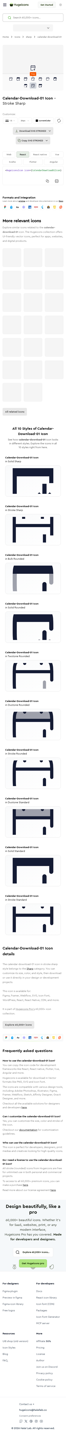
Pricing (40, 1347)
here (24, 1107)
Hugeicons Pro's (25, 1009)
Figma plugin (10, 1291)
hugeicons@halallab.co (33, 1410)
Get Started (47, 4)
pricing (22, 201)
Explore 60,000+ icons (18, 1025)
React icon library (46, 1297)
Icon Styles (9, 1347)
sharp (29, 36)
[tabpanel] (33, 175)
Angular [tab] (54, 161)
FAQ (5, 1360)
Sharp (30, 968)
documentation (28, 1130)
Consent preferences (30, 1415)
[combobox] (33, 27)
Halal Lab (26, 1428)
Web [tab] (8, 154)
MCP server (43, 1323)
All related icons (14, 412)
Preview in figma (12, 1297)
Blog (5, 1354)
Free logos (9, 1310)
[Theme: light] (60, 5)
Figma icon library (13, 1304)
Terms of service (45, 1386)
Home (6, 36)
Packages (41, 1310)
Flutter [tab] (33, 161)
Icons (17, 36)
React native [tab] (40, 154)
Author (40, 1360)
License (40, 1354)
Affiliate (43, 1341)
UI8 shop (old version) (15, 1341)
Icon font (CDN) (45, 1304)
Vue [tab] (57, 154)
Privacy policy (44, 1373)
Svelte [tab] (12, 161)
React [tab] (23, 154)
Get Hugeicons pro (33, 1263)
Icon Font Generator (48, 1317)
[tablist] (33, 158)
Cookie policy (44, 1379)
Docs (61, 201)
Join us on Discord (47, 1367)
